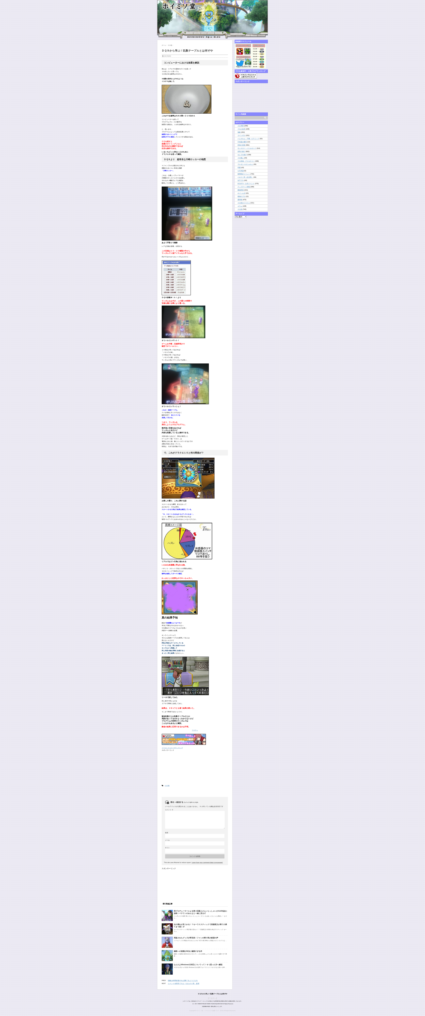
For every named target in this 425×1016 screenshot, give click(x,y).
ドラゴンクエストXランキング (172, 748)
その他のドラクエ (244, 203)
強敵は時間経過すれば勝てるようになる (183, 980)
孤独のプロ (241, 196)
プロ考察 (241, 126)
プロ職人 (241, 158)
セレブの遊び (242, 155)
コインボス (241, 135)
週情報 (240, 199)
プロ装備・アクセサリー (246, 161)
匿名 (172, 802)
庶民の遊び (241, 151)
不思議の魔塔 (242, 142)
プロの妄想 (241, 129)
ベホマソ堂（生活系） (245, 177)
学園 (239, 167)
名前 (166, 833)
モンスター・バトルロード (247, 148)
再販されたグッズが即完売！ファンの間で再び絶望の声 (196, 938)
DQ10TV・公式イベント (246, 183)
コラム (240, 206)
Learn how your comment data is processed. (207, 862)
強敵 (239, 132)
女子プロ (241, 180)
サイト (167, 848)
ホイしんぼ (241, 193)
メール (167, 840)
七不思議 (241, 171)
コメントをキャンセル (191, 802)
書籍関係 (241, 190)
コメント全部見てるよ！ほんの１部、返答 (183, 983)
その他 (167, 785)
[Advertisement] (178, 767)
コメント (169, 810)
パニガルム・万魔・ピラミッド (248, 138)
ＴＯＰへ (195, 730)
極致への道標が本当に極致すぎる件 (188, 951)
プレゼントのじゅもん (245, 164)
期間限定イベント (244, 174)
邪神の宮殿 (241, 145)
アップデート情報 (244, 187)
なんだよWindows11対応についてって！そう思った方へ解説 (198, 965)
